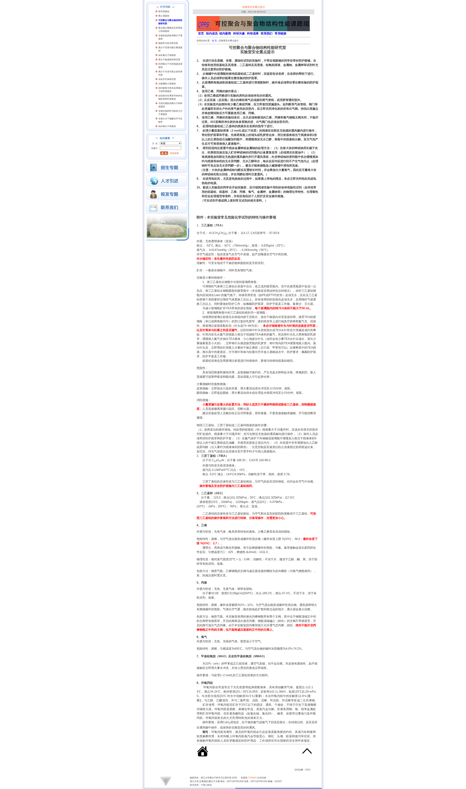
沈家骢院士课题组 (167, 83)
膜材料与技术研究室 (168, 43)
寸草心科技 (206, 785)
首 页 (214, 40)
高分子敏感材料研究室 (169, 59)
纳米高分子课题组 (167, 55)
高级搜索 (174, 153)
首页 (201, 33)
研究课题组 (163, 11)
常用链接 (280, 33)
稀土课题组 (163, 16)
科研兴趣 (239, 33)
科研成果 (253, 33)
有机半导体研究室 (167, 79)
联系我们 (267, 33)
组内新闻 (225, 33)
